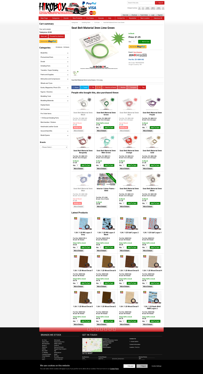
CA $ (158, 8)
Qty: (130, 42)
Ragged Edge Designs (60, 349)
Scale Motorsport (58, 358)
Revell (55, 354)
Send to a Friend (110, 87)
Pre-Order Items (46, 113)
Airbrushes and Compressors (50, 79)
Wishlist (123, 87)
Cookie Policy (114, 369)
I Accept (130, 366)
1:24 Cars (97, 22)
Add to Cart (145, 42)
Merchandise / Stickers (48, 122)
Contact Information (135, 344)
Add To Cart (109, 127)
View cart (44, 36)
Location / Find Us (134, 347)
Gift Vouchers (45, 109)
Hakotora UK (158, 18)
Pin (93, 87)
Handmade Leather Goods (49, 126)
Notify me (77, 127)
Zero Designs (137, 52)
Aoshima (44, 347)
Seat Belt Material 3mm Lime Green (113, 22)
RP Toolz (56, 356)
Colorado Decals (46, 354)
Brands (66, 18)
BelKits (44, 349)
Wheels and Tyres (46, 83)
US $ (147, 8)
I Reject (143, 366)
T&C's (140, 358)
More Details (78, 131)
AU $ (153, 8)
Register (160, 15)
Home (83, 358)
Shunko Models (58, 359)
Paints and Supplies (47, 74)
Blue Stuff (44, 350)
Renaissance (57, 352)
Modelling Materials (47, 100)
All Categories (59, 47)
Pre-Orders (90, 18)
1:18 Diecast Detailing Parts (50, 118)
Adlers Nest (45, 342)
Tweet (85, 87)
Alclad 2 (44, 345)
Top (143, 87)
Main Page (44, 18)
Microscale (57, 340)
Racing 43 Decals (59, 347)
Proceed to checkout (57, 36)
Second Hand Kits (46, 131)
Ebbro (43, 359)
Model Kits (44, 53)
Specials (101, 18)
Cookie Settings (156, 366)
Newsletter (132, 18)
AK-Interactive (45, 343)
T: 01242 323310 (134, 341)
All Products (66, 47)
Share (76, 87)
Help (109, 18)
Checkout (134, 15)
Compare (133, 87)
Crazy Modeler (46, 356)
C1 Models (45, 352)
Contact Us (121, 18)
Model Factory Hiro (59, 342)
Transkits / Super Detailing (49, 70)
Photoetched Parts (47, 57)
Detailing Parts (86, 22)
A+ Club (44, 340)
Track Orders (144, 15)
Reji (55, 350)
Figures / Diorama (46, 92)
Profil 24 (56, 345)
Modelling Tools (46, 96)
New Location (145, 18)
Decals (43, 61)
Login (152, 15)
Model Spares (45, 135)
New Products (77, 18)
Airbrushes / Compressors (118, 358)
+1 (100, 87)
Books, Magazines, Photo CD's (51, 87)
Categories (55, 18)
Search (160, 3)
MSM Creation (58, 343)
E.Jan (43, 358)
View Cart (125, 15)
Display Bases (45, 105)
